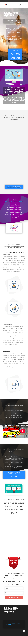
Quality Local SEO (14, 151)
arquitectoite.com (11, 549)
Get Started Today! (14, 187)
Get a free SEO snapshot (15, 54)
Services (9, 22)
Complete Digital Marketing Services (14, 201)
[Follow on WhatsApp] (24, 631)
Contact (19, 22)
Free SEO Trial (14, 623)
